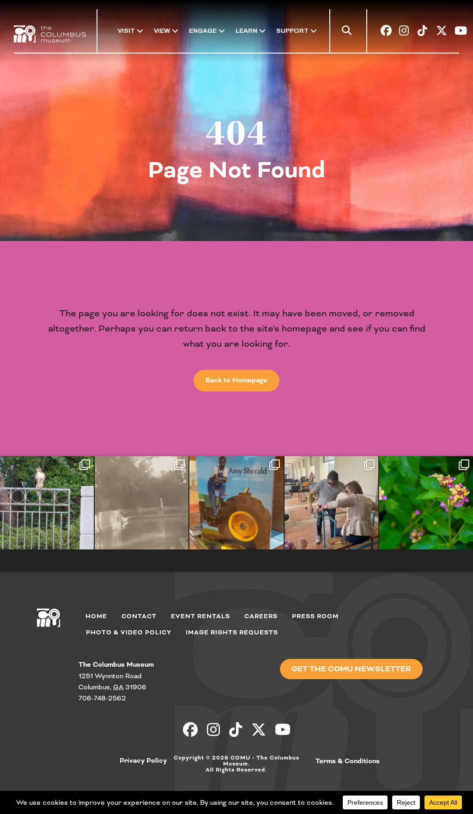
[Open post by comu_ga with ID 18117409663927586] (236, 502)
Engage (203, 30)
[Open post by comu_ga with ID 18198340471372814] (331, 502)
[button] (348, 32)
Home (96, 616)
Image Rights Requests (232, 632)
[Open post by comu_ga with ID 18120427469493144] (141, 502)
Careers (261, 616)
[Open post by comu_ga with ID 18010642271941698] (426, 502)
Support (292, 30)
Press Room (315, 616)
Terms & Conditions (347, 761)
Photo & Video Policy (128, 632)
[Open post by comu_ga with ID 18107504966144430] (47, 502)
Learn (246, 30)
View (162, 30)
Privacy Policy (143, 761)
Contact (139, 616)
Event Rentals (200, 616)
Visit (126, 30)
